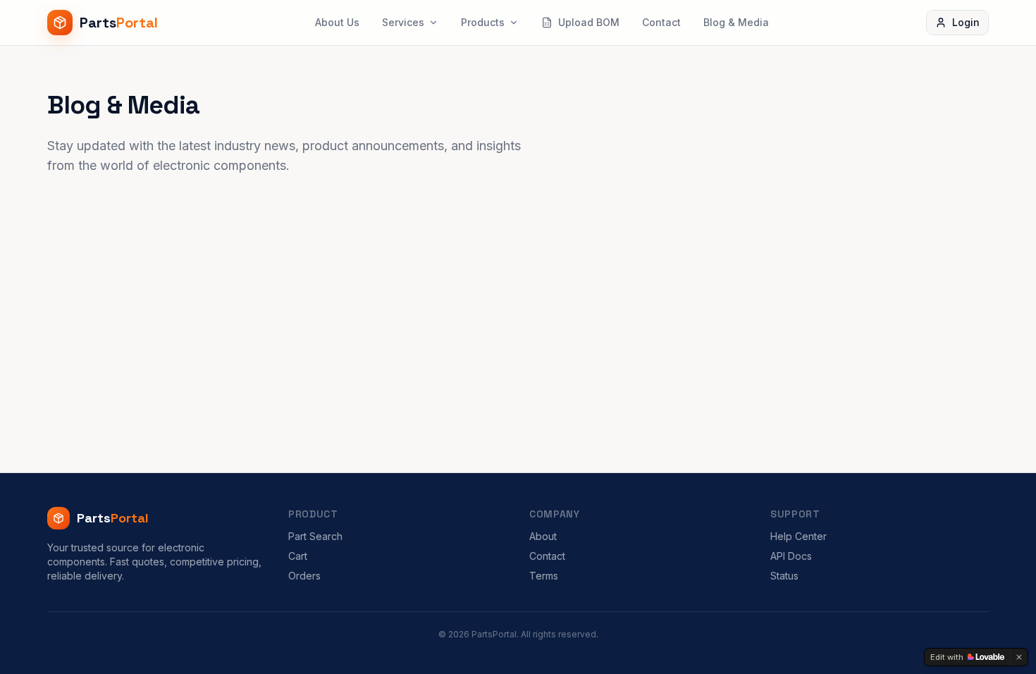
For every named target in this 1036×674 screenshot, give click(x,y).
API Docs (791, 556)
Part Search (315, 536)
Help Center (798, 536)
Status (784, 576)
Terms (543, 576)
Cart (297, 556)
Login (966, 22)
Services (403, 22)
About (543, 536)
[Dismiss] (1019, 657)
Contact (661, 22)
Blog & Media (736, 22)
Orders (304, 576)
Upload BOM (588, 22)
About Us (337, 22)
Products (483, 22)
